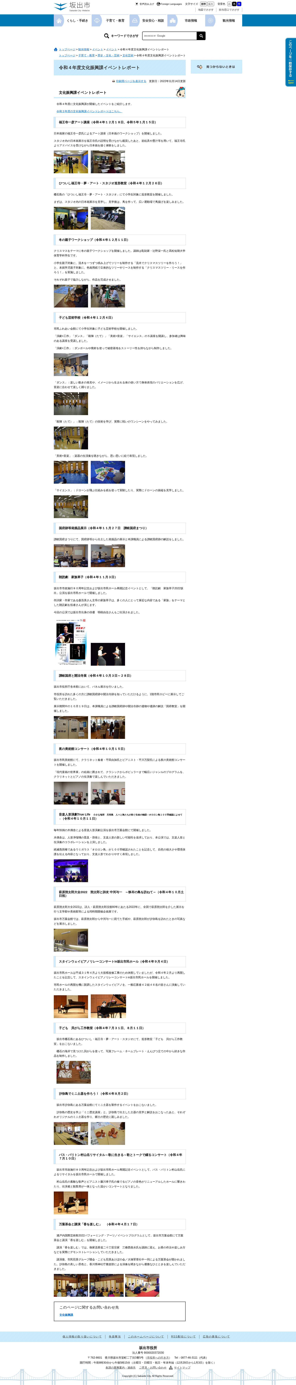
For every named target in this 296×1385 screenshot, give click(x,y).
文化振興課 (66, 1314)
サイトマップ (182, 1367)
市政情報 (191, 20)
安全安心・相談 (153, 20)
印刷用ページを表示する (131, 81)
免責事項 (115, 1336)
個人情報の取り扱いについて (82, 1336)
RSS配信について (183, 1336)
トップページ (67, 49)
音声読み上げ (147, 4)
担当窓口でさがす (229, 9)
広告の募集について (216, 1336)
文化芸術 (127, 55)
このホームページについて (146, 1336)
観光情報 (229, 20)
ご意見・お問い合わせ (152, 1367)
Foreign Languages (171, 4)
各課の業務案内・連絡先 (121, 1367)
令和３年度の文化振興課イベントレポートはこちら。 (89, 111)
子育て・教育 (115, 20)
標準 (203, 4)
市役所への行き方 (158, 1357)
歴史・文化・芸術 (109, 55)
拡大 (210, 4)
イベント (97, 49)
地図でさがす (206, 9)
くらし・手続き (77, 20)
